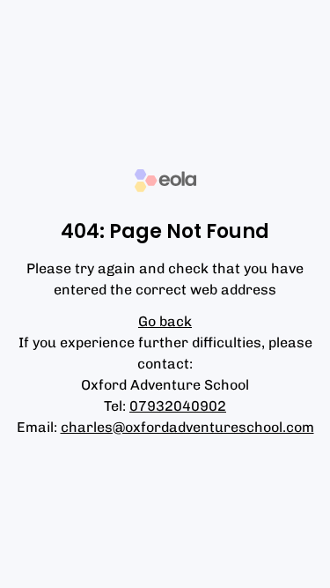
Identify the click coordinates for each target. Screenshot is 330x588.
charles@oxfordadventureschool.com (187, 427)
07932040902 (177, 406)
